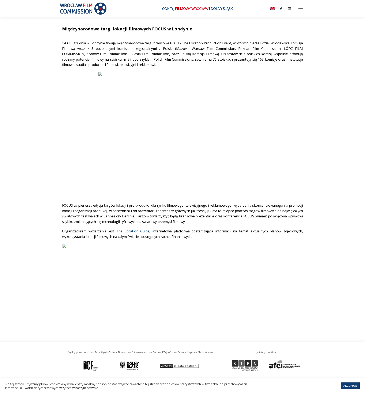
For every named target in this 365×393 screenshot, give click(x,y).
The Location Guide (132, 231)
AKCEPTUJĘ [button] (350, 386)
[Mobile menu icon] (301, 8)
